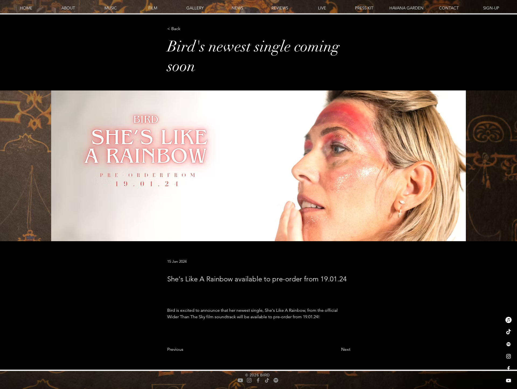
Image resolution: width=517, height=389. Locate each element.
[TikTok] (508, 332)
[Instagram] (508, 356)
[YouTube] (508, 380)
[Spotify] (508, 344)
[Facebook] (508, 368)
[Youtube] (240, 380)
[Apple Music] (508, 320)
